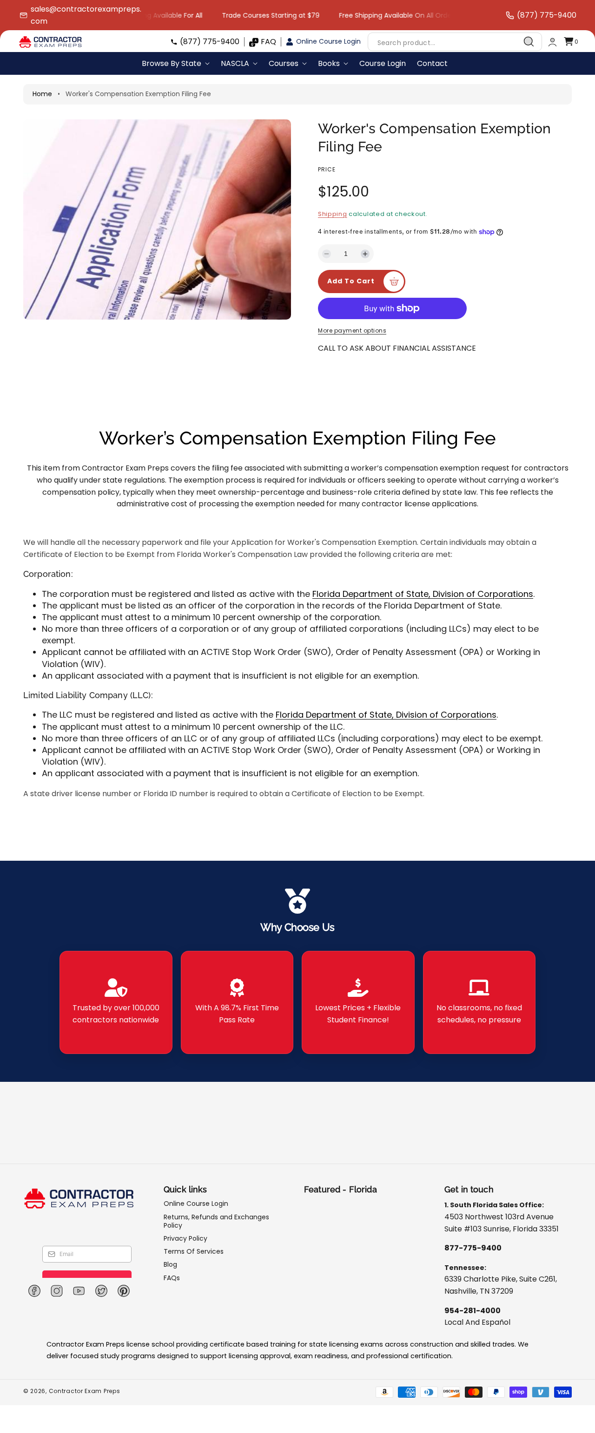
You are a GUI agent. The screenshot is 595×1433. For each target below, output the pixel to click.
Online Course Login (328, 41)
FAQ (268, 41)
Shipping (332, 213)
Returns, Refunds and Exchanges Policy (216, 1221)
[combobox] (454, 42)
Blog (170, 1264)
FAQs (172, 1278)
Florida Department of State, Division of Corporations (422, 594)
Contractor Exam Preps (84, 1391)
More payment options (352, 330)
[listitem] (116, 1002)
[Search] (529, 42)
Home (42, 93)
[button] (570, 42)
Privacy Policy (185, 1238)
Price (327, 169)
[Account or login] (552, 42)
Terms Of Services (194, 1251)
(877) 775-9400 (209, 41)
